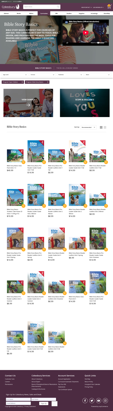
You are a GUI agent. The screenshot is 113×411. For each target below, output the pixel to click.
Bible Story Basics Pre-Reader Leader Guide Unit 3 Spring (14, 255)
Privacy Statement (30, 406)
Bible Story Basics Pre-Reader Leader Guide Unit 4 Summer (97, 255)
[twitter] (91, 403)
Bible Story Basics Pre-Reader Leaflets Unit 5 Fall (14, 349)
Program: (29, 82)
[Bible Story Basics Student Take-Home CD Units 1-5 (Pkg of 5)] (15, 197)
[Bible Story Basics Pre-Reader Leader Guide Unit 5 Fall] (98, 282)
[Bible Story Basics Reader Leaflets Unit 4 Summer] (56, 287)
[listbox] (88, 127)
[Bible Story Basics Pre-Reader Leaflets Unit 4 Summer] (15, 286)
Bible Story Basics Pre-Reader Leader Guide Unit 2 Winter (35, 211)
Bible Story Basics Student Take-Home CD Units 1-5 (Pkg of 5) (14, 211)
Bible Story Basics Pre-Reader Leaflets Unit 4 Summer (14, 299)
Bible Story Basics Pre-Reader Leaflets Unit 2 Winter (55, 211)
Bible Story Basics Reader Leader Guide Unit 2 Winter (77, 211)
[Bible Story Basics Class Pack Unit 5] (77, 286)
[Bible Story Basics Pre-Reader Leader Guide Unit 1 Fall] (36, 151)
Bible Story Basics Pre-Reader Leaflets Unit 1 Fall (55, 168)
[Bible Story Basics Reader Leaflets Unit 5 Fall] (56, 337)
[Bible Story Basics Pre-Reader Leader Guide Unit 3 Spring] (15, 239)
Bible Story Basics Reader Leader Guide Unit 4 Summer (36, 299)
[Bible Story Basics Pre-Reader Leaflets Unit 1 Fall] (56, 155)
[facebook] (85, 403)
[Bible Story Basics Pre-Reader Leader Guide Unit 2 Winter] (36, 195)
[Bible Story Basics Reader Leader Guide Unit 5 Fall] (36, 332)
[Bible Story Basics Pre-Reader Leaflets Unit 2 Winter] (56, 199)
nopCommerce (103, 406)
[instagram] (105, 403)
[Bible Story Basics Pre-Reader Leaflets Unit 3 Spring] (36, 243)
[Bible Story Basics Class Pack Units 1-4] (15, 155)
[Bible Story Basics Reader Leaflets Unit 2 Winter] (98, 199)
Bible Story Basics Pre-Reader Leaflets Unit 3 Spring (35, 255)
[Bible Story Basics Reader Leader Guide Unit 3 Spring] (56, 239)
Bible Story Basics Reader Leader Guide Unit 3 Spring (56, 255)
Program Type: (7, 82)
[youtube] (98, 403)
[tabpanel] (56, 40)
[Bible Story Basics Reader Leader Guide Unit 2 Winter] (77, 195)
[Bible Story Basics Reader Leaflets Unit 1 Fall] (98, 155)
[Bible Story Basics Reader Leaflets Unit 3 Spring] (77, 243)
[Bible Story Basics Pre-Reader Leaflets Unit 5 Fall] (15, 337)
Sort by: (76, 127)
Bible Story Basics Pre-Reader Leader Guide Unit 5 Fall (97, 299)
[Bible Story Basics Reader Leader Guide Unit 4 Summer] (36, 282)
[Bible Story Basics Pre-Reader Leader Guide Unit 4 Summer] (98, 239)
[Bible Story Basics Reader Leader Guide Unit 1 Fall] (77, 151)
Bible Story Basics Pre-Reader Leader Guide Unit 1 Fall (35, 168)
